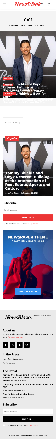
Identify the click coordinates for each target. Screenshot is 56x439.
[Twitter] (12, 345)
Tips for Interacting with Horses (18, 394)
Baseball (13, 25)
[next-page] (49, 142)
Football (39, 25)
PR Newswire (9, 362)
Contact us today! (16, 337)
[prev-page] (44, 142)
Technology (9, 93)
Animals (6, 397)
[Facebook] (5, 345)
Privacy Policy (32, 224)
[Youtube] (27, 345)
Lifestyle (8, 85)
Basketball (26, 25)
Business (8, 79)
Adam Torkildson (12, 193)
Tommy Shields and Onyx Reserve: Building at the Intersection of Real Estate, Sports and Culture (27, 181)
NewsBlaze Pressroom (13, 359)
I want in (26, 218)
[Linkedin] (19, 345)
